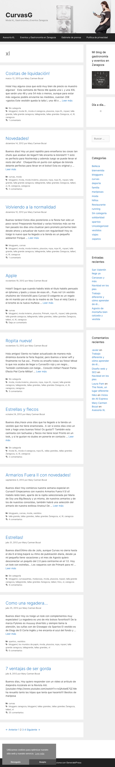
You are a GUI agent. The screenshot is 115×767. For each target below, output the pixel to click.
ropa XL (58, 111)
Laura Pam (98, 383)
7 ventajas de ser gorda (28, 668)
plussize (50, 111)
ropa (51, 180)
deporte (96, 183)
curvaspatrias (25, 579)
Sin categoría (15, 108)
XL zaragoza (14, 186)
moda (19, 177)
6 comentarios (15, 650)
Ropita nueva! (19, 340)
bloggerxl (13, 111)
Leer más (39, 753)
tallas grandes (45, 316)
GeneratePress (73, 762)
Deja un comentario (18, 322)
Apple (11, 275)
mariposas (37, 579)
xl (71, 114)
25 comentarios (16, 712)
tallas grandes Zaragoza (57, 114)
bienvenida (98, 170)
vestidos (37, 513)
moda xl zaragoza (36, 111)
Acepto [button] (42, 762)
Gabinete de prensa (71, 37)
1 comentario (15, 120)
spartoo (12, 641)
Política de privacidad (97, 37)
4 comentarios (15, 519)
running (96, 208)
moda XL (23, 111)
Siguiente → (33, 729)
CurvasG (19, 15)
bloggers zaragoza (18, 706)
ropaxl (66, 111)
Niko (94, 395)
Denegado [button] (16, 762)
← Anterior (12, 729)
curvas (12, 177)
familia (95, 187)
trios (59, 582)
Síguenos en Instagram (101, 117)
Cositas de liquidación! (28, 73)
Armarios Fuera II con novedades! (38, 474)
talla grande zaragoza (23, 114)
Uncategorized (100, 226)
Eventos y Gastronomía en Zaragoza (38, 37)
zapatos (96, 239)
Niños (95, 200)
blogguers (13, 245)
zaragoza (25, 186)
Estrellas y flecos (22, 409)
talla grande (71, 313)
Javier (95, 350)
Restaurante (99, 204)
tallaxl (72, 183)
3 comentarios (15, 391)
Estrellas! (14, 537)
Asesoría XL (9, 37)
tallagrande (40, 114)
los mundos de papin (28, 644)
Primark (45, 313)
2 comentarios (15, 189)
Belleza (96, 166)
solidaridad (98, 217)
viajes (95, 234)
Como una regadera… (27, 603)
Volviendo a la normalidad (31, 206)
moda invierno (32, 180)
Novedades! (17, 138)
